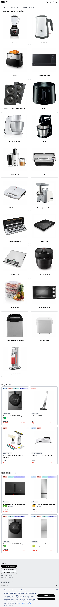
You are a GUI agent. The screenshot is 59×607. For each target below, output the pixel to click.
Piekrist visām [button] (46, 595)
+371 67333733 (9, 575)
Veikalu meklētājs (9, 569)
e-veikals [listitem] (4, 7)
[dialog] (29, 597)
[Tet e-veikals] (4, 2)
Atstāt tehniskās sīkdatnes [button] (46, 598)
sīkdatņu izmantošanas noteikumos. (24, 603)
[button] (20, 605)
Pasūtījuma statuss (10, 566)
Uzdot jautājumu (10, 572)
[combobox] (57, 589)
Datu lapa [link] (9, 418)
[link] (5, 418)
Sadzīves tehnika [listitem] (15, 7)
